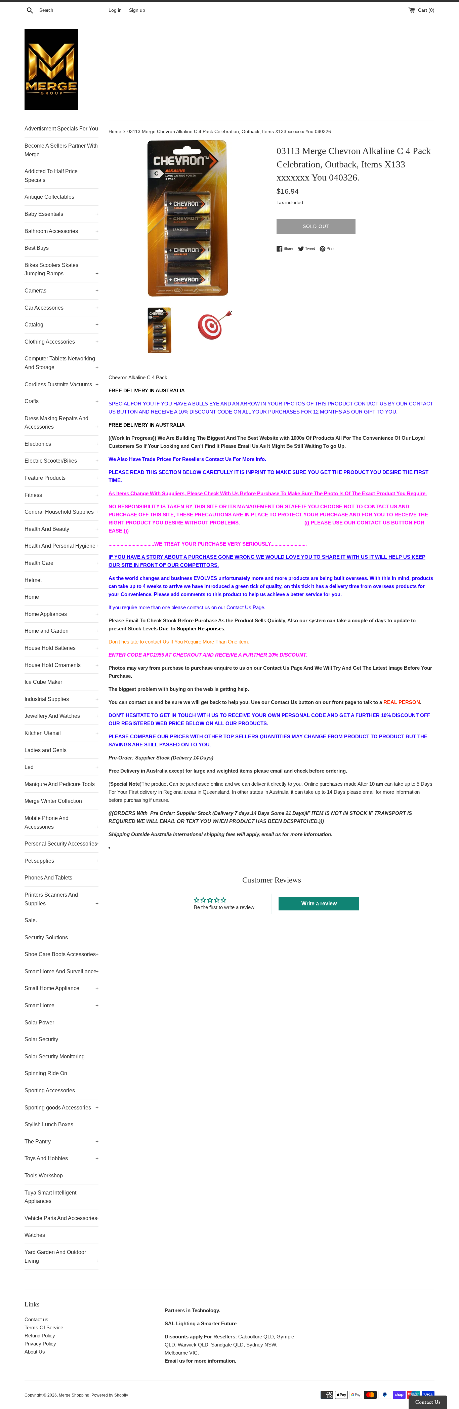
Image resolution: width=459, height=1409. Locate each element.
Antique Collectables (49, 197)
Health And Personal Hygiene (61, 546)
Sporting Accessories (50, 1090)
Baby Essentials (61, 214)
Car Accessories (61, 308)
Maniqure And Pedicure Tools (60, 784)
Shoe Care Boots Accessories (61, 954)
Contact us (36, 1319)
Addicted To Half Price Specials (51, 175)
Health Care (61, 563)
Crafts (61, 401)
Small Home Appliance (61, 988)
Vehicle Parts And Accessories (61, 1218)
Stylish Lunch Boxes (49, 1124)
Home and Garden (61, 631)
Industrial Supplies (61, 699)
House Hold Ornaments (61, 665)
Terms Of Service (44, 1327)
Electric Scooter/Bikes (61, 461)
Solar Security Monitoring (55, 1056)
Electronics (61, 444)
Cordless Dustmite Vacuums (61, 384)
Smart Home (61, 1005)
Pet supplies (61, 861)
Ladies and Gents (46, 750)
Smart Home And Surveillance (61, 971)
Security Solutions (46, 937)
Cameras (61, 290)
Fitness (61, 495)
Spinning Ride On (46, 1073)
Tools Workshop (44, 1175)
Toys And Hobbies (61, 1158)
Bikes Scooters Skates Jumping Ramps (61, 269)
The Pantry (61, 1141)
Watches (35, 1235)
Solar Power (39, 1022)
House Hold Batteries (61, 648)
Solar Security (41, 1039)
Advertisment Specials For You (61, 128)
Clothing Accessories (61, 342)
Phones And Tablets (48, 877)
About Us (35, 1352)
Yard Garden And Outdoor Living (61, 1256)
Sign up (137, 10)
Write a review (319, 903)
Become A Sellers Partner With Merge (61, 150)
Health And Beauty (61, 529)
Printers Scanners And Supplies (61, 899)
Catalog (61, 324)
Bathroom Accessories (61, 231)
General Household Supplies (61, 512)
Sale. (31, 920)
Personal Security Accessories (61, 844)
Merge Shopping (74, 1395)
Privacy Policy (40, 1343)
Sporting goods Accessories (61, 1107)
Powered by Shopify (109, 1395)
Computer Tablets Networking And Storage (61, 363)
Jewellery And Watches (61, 716)
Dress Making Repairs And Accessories (61, 423)
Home (32, 597)
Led (61, 767)
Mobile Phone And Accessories (61, 822)
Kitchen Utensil (61, 733)
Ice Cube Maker (43, 682)
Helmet (33, 580)
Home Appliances (61, 614)
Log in (115, 10)
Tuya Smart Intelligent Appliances (50, 1197)
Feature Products (61, 478)
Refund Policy (40, 1335)
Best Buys (37, 248)
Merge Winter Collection (53, 801)
